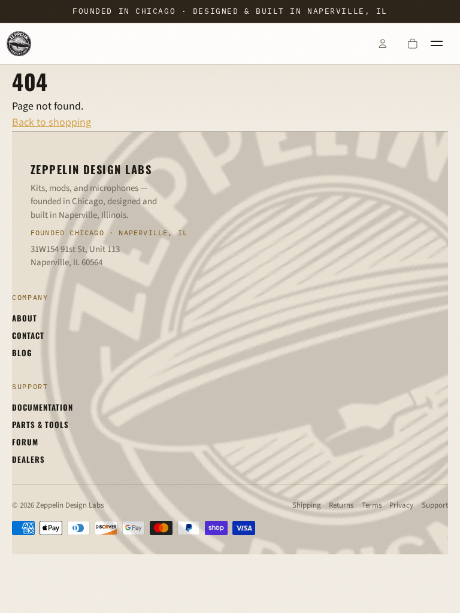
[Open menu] (443, 44)
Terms (372, 505)
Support (435, 505)
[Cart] (413, 44)
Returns (341, 505)
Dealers (28, 459)
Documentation (43, 407)
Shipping (306, 505)
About (24, 318)
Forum (25, 442)
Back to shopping (51, 122)
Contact (28, 335)
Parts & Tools (40, 424)
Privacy (401, 505)
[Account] (382, 44)
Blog (22, 353)
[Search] (352, 44)
